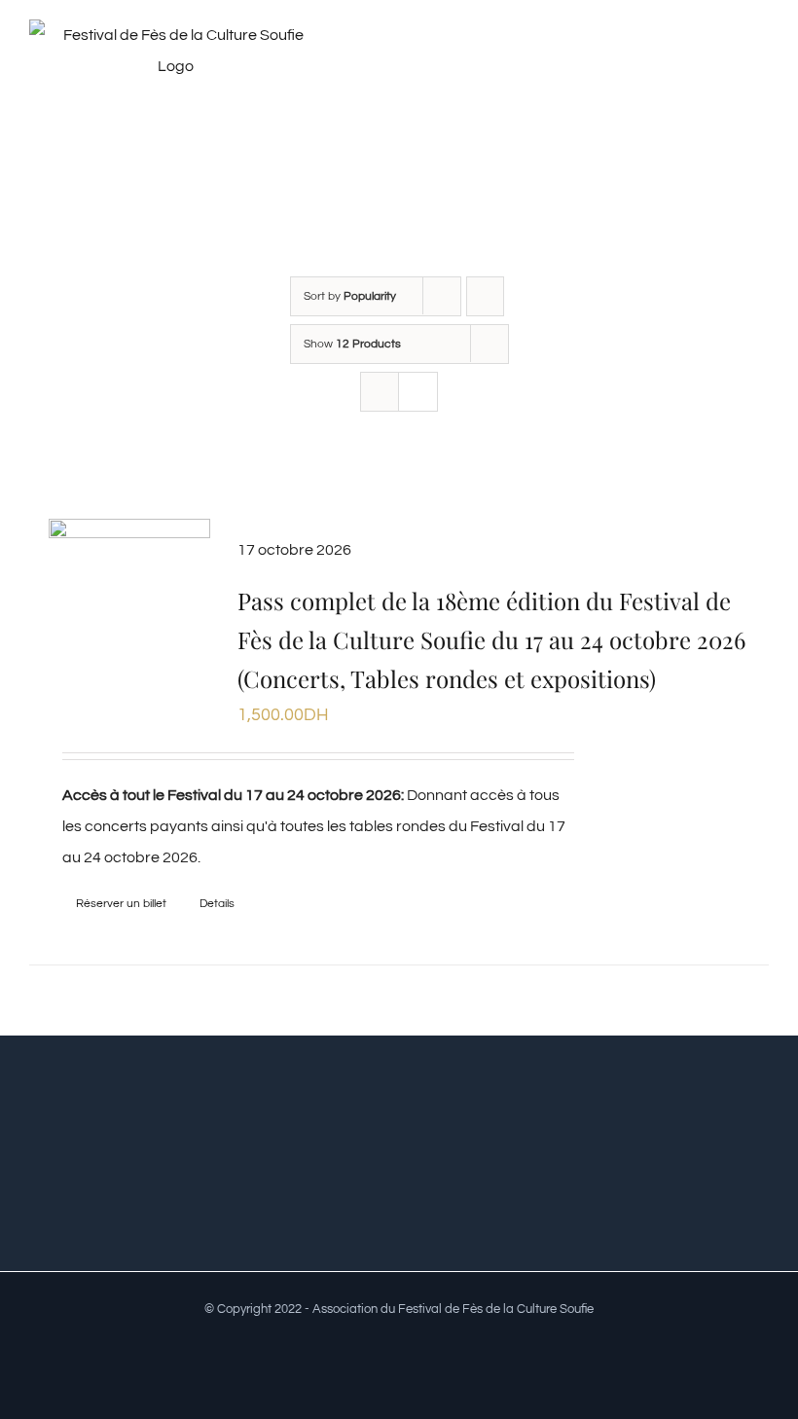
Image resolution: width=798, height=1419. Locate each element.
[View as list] (418, 392)
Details (217, 903)
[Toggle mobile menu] (761, 62)
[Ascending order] (485, 296)
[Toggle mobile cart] (726, 62)
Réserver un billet (121, 903)
